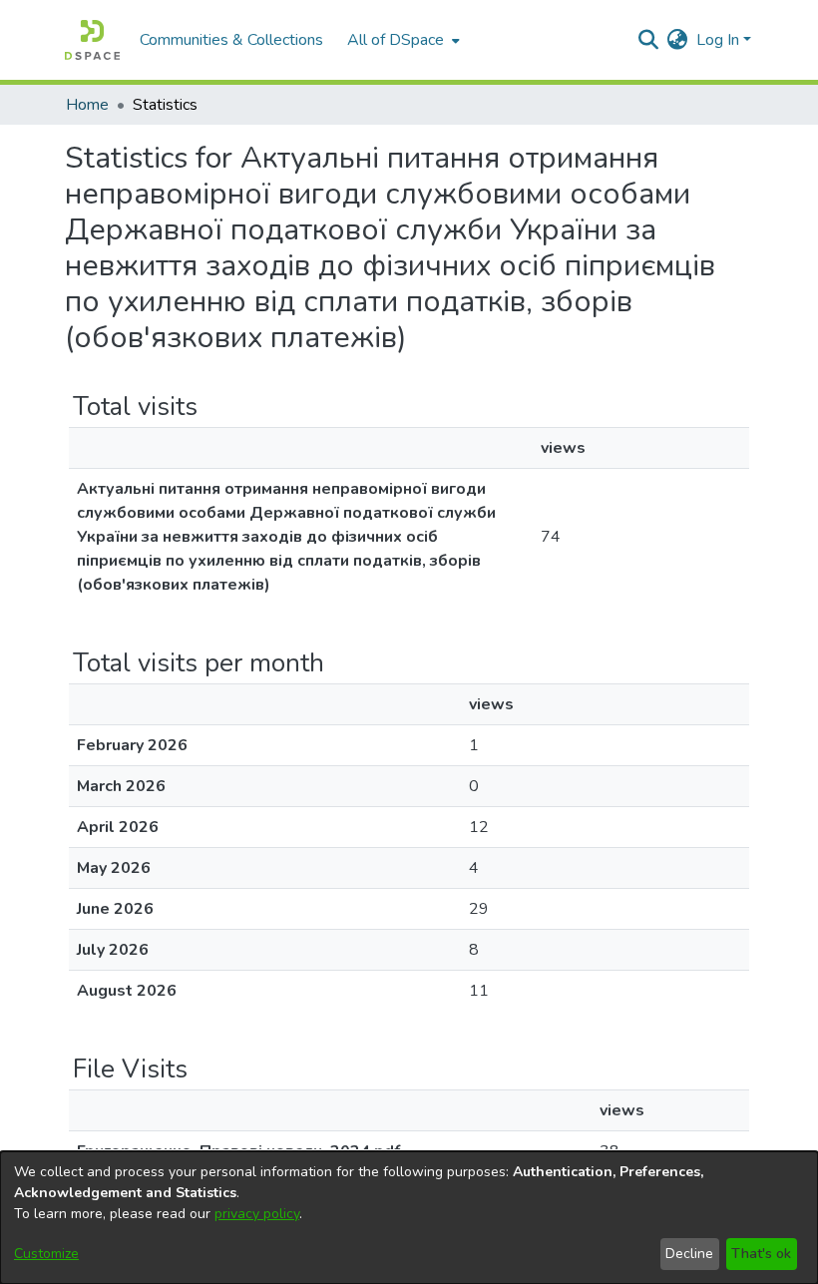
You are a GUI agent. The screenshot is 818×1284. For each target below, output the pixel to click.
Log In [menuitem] (717, 40)
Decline (689, 1253)
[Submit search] (648, 40)
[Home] (92, 40)
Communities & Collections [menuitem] (231, 40)
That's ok (761, 1253)
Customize (46, 1253)
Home (87, 105)
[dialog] (409, 1217)
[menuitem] (401, 40)
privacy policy (256, 1213)
